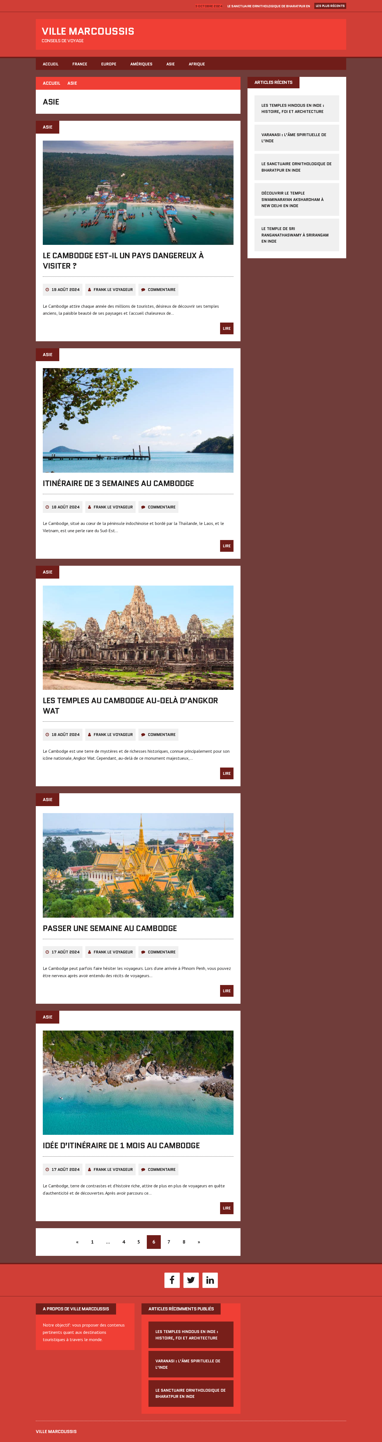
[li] (210, 1279)
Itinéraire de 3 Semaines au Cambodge (118, 483)
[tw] (191, 1279)
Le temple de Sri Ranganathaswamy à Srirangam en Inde (295, 235)
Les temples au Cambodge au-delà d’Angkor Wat (130, 705)
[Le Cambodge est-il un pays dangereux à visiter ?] (138, 241)
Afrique (197, 64)
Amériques (141, 64)
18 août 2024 (66, 507)
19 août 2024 (66, 289)
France (79, 64)
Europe (108, 64)
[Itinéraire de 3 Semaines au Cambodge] (138, 469)
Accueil (50, 64)
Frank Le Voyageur (113, 289)
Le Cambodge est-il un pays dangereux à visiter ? (123, 260)
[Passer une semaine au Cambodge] (138, 914)
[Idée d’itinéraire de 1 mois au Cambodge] (138, 1131)
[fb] (172, 1279)
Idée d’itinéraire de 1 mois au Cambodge (121, 1145)
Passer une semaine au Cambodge (110, 928)
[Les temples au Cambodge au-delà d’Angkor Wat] (138, 686)
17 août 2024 (66, 952)
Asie (170, 64)
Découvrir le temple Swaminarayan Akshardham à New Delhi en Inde (292, 199)
